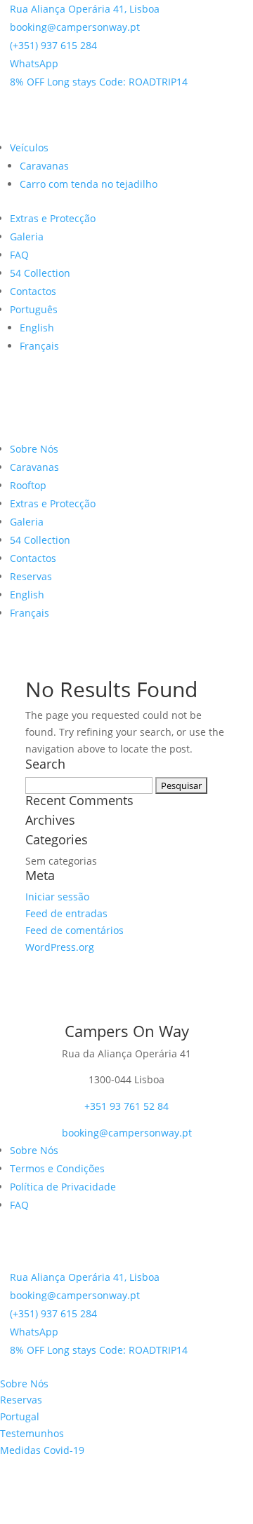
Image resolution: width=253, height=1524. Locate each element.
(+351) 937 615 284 (53, 45)
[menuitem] (34, 309)
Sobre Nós (34, 448)
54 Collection (40, 273)
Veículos (29, 147)
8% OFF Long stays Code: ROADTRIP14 (99, 81)
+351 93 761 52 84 (126, 1106)
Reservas (31, 576)
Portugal (19, 1416)
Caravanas (44, 165)
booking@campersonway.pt (75, 27)
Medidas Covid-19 (42, 1450)
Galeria (27, 236)
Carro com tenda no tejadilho (88, 184)
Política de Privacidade (63, 1186)
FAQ (19, 254)
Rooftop (28, 485)
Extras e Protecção (53, 218)
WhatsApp (34, 63)
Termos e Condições (57, 1168)
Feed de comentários (74, 930)
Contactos (33, 291)
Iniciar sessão (57, 896)
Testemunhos (32, 1433)
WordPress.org (59, 947)
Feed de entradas (66, 913)
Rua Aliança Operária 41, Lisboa (85, 8)
